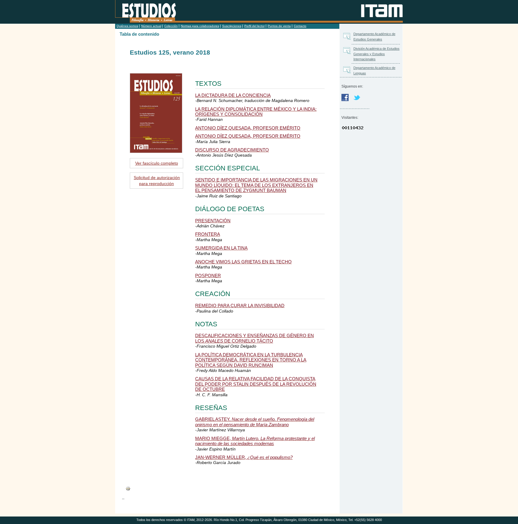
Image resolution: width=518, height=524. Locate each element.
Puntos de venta (279, 26)
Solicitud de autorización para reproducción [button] (157, 180)
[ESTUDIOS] (150, 12)
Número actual (151, 26)
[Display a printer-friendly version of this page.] (130, 488)
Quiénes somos (127, 26)
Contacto (300, 26)
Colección (171, 26)
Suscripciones (231, 26)
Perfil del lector (254, 26)
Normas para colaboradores (200, 26)
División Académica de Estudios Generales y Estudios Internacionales (376, 54)
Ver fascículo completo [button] (156, 163)
